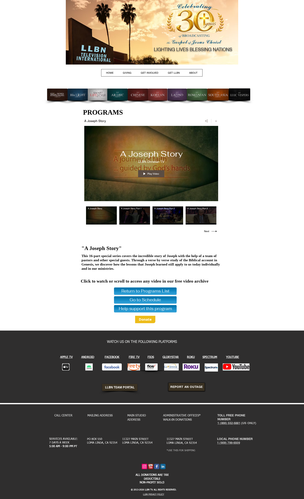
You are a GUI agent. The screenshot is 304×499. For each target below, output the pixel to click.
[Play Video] (101, 215)
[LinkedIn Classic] (163, 466)
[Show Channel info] (214, 121)
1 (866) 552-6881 (228, 423)
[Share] (206, 121)
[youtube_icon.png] (150, 466)
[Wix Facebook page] (156, 466)
